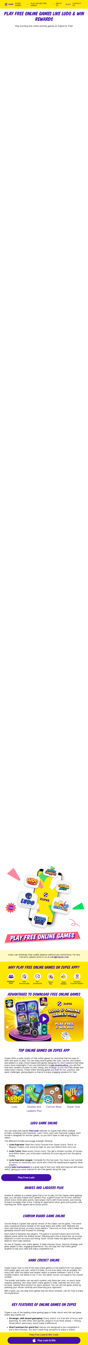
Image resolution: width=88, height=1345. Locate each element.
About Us (59, 4)
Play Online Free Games (39, 4)
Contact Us (77, 4)
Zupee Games (18, 4)
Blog (68, 4)
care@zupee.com (59, 957)
